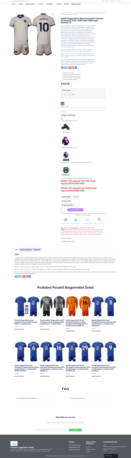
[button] (53, 14)
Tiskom (65, 106)
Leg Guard (67, 132)
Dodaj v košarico (75, 210)
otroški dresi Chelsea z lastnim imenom (71, 231)
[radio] (62, 95)
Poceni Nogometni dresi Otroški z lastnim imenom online (84, 233)
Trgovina (20, 4)
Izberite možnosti (19, 329)
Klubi (66, 12)
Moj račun (66, 4)
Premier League (30, 4)
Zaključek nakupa (76, 4)
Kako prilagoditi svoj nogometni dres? (26, 398)
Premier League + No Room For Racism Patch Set (77, 162)
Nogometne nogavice (69, 120)
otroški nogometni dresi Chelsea (90, 231)
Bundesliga (49, 4)
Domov (14, 4)
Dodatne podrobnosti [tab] (26, 249)
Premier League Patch (69, 147)
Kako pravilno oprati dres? (77, 398)
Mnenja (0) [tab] (37, 249)
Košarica (59, 4)
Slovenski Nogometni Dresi (95, 234)
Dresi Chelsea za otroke (71, 229)
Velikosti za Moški (66, 90)
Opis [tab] (16, 249)
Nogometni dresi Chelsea (74, 12)
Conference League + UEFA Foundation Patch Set (77, 178)
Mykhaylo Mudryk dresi (97, 229)
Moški (79, 228)
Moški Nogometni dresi (84, 229)
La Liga (40, 4)
